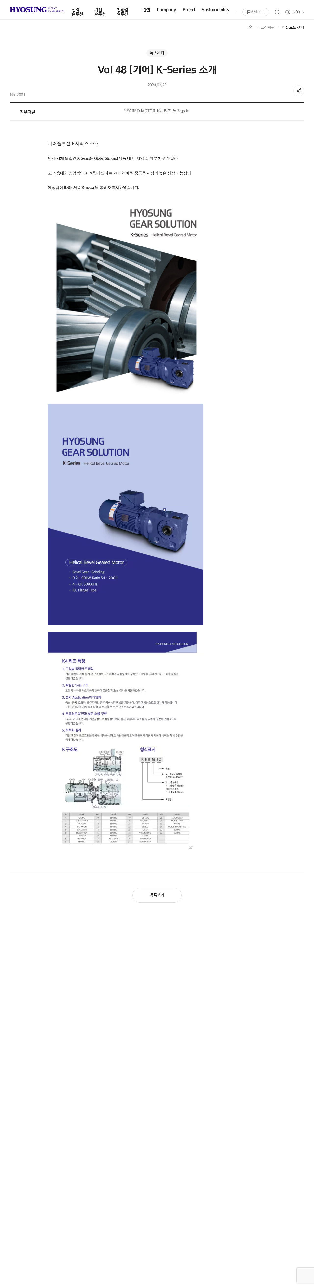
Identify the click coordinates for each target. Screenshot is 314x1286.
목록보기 (157, 895)
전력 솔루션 (77, 12)
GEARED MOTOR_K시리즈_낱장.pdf (155, 111)
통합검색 (277, 12)
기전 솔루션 (100, 12)
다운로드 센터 (293, 27)
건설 (146, 9)
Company (166, 9)
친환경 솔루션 (122, 12)
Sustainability (215, 9)
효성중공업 (37, 9)
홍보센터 (254, 12)
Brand (189, 9)
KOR (296, 12)
